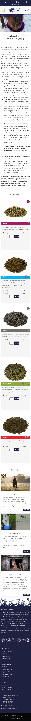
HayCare (9, 170)
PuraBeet (24, 113)
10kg (6, 291)
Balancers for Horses (6, 664)
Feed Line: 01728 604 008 (11, 2)
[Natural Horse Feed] (15, 10)
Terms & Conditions (6, 649)
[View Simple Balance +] (15, 372)
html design (18, 718)
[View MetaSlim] (15, 265)
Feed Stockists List (6, 658)
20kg (6, 233)
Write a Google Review (7, 687)
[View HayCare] (15, 212)
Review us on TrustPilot (7, 690)
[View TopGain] (15, 425)
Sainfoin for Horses (6, 676)
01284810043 (10, 705)
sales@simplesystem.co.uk (12, 708)
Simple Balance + (15, 137)
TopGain (6, 140)
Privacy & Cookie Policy (7, 651)
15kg (6, 395)
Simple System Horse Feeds (23, 716)
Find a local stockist (6, 656)
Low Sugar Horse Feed (7, 674)
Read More (26, 510)
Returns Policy (5, 654)
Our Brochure (5, 682)
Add (17, 236)
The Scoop (4, 685)
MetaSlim (22, 137)
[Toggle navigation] (3, 10)
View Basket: (22, 2)
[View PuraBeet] (15, 319)
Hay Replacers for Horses (7, 672)
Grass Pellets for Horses (7, 669)
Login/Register (16, 4)
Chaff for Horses (5, 667)
